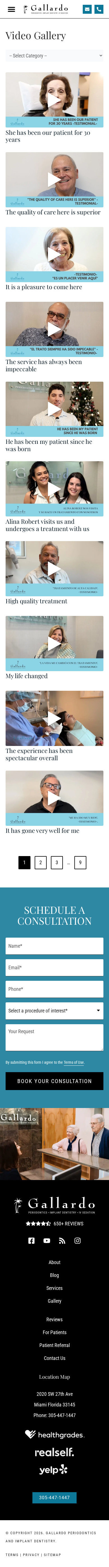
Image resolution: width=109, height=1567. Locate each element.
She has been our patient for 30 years (48, 135)
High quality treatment (36, 601)
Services (54, 1288)
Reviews (54, 1319)
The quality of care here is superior (53, 212)
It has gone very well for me (42, 830)
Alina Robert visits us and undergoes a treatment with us (47, 524)
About (54, 1262)
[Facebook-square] (32, 1241)
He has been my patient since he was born (49, 445)
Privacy (31, 1555)
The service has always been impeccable (44, 365)
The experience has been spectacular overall (39, 754)
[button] (11, 9)
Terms (12, 1555)
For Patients (55, 1332)
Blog (54, 1275)
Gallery (54, 1301)
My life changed (27, 676)
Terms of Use (74, 1062)
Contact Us (54, 1358)
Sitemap (52, 1555)
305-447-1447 (62, 1415)
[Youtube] (47, 1241)
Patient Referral (54, 1345)
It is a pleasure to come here (44, 287)
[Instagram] (78, 1241)
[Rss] (62, 1241)
